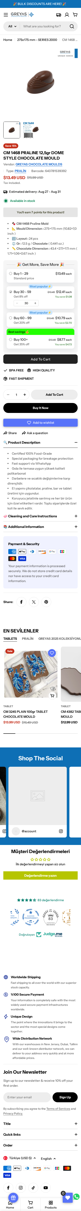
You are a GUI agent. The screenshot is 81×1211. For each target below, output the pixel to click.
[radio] (40, 276)
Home (7, 40)
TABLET (8, 706)
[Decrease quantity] (17, 303)
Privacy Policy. (13, 1113)
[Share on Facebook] (21, 602)
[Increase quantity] (35, 303)
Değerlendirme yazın (40, 875)
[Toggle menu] (5, 14)
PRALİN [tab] (27, 639)
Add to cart (40, 359)
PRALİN (20, 171)
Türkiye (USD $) (20, 1158)
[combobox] (40, 26)
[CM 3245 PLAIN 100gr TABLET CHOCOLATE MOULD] (30, 674)
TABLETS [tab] (10, 639)
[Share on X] (34, 602)
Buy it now (40, 408)
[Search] (71, 26)
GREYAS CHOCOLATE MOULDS (39, 164)
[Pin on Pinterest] (46, 602)
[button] (40, 423)
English (46, 1159)
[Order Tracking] (58, 14)
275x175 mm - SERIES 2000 (37, 40)
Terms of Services (58, 1109)
